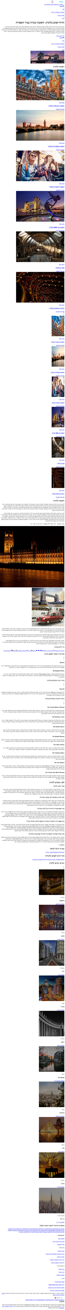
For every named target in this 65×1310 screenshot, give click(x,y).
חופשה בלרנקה (15, 1229)
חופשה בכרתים (30, 1229)
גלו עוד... (61, 845)
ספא (14, 650)
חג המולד (50, 859)
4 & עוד (38, 650)
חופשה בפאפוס (55, 1230)
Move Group (45, 1300)
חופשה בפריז (61, 1151)
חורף (63, 17)
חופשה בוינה (61, 974)
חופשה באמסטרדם (59, 1080)
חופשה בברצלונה (60, 1116)
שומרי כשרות (60, 14)
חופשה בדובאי (48, 1230)
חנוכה (60, 859)
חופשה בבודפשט (60, 904)
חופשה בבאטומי (46, 1232)
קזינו (10, 650)
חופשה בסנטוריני (23, 1232)
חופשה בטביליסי (40, 1230)
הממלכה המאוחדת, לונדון (57, 11)
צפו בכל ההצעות (60, 109)
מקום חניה (6, 650)
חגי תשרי (54, 859)
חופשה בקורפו (54, 1232)
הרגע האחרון (35, 859)
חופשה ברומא (60, 1045)
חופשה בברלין (60, 1187)
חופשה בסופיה (38, 1232)
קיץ (47, 859)
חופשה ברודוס (45, 1229)
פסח (58, 859)
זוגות (61, 852)
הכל (63, 852)
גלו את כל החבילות (59, 650)
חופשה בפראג (60, 939)
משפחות (54, 852)
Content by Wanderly (54, 1300)
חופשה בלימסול (31, 1232)
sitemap (39, 1300)
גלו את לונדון (59, 36)
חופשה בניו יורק (60, 1222)
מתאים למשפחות (21, 650)
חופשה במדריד (60, 1010)
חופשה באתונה (37, 1229)
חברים (58, 852)
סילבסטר (41, 859)
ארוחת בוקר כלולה (48, 650)
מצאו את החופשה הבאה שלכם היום (53, 4)
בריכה (29, 650)
